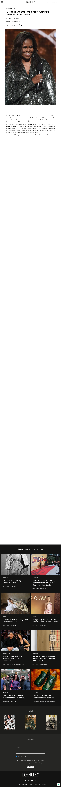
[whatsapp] (19, 25)
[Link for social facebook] (29, 781)
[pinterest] (12, 25)
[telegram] (22, 25)
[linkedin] (15, 25)
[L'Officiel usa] (30, 2)
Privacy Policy (38, 763)
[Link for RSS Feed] (35, 780)
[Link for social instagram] (32, 781)
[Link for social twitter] (25, 781)
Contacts (17, 784)
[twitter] (17, 25)
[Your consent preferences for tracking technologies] (58, 784)
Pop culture (10, 8)
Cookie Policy (42, 784)
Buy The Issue (51, 2)
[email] (7, 25)
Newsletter (25, 784)
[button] (59, 722)
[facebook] (10, 25)
